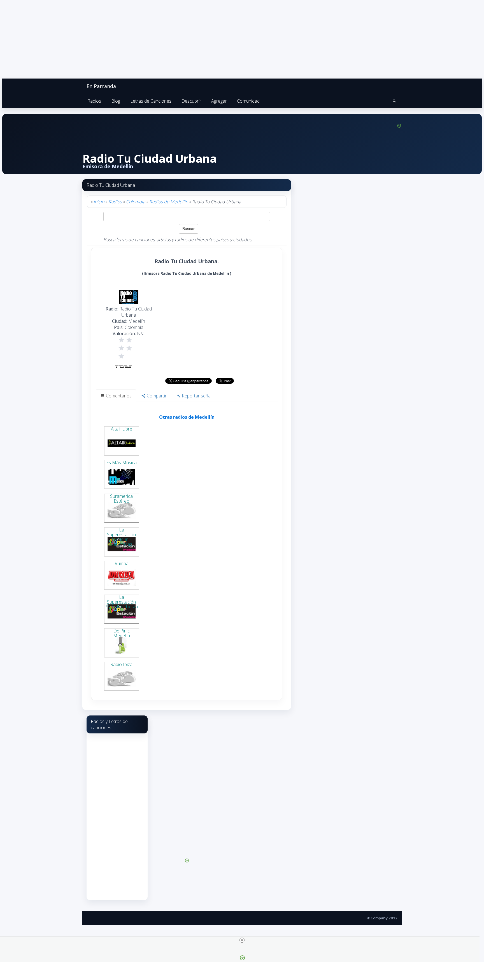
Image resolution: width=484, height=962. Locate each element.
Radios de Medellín (168, 202)
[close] (242, 940)
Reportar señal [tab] (196, 396)
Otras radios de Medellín (187, 417)
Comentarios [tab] (118, 396)
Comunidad (248, 101)
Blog (115, 101)
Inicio (99, 202)
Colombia (135, 202)
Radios (94, 101)
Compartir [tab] (156, 396)
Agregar (219, 101)
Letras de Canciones (150, 101)
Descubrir (191, 101)
